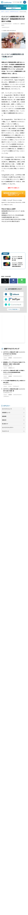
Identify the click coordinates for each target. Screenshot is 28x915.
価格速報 (4, 416)
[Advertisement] (14, 236)
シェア (5, 282)
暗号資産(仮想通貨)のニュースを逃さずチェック (13, 194)
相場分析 (4, 420)
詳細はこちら (13, 8)
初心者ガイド (5, 423)
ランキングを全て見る (12, 309)
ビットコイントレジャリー (8, 427)
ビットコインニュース (14, 11)
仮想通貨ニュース (6, 412)
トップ (2, 11)
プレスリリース (5, 431)
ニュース (7, 11)
